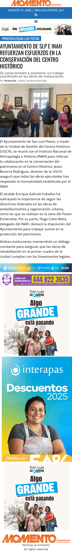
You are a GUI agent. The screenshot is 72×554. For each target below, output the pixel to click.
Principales (10, 38)
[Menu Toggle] (36, 21)
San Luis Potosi (29, 38)
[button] (36, 15)
